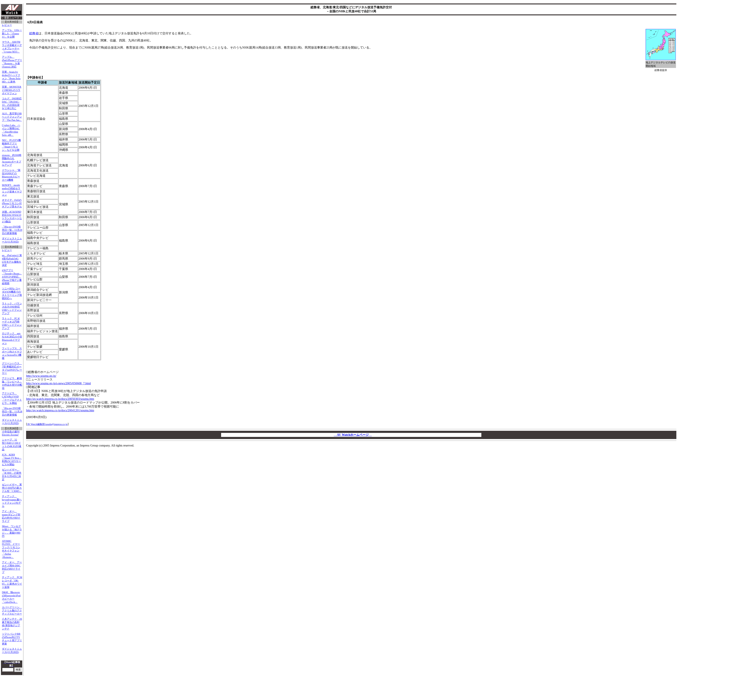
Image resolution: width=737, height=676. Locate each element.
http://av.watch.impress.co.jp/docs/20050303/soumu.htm (60, 398)
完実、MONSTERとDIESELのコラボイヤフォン (11, 90)
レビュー (7, 25)
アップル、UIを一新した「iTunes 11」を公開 (12, 33)
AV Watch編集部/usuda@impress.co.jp (47, 424)
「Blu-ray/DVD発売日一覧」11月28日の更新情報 (12, 411)
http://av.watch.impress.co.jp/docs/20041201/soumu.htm (60, 410)
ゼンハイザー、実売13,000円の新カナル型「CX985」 (12, 488)
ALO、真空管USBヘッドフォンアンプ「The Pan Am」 (12, 116)
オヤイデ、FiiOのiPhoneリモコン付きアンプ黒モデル (12, 203)
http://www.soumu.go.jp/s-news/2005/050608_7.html (58, 383)
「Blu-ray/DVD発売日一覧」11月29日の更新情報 (12, 230)
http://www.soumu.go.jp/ (41, 375)
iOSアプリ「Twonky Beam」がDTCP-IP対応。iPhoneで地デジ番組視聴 (12, 277)
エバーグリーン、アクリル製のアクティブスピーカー (12, 610)
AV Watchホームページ (353, 434)
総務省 (33, 33)
